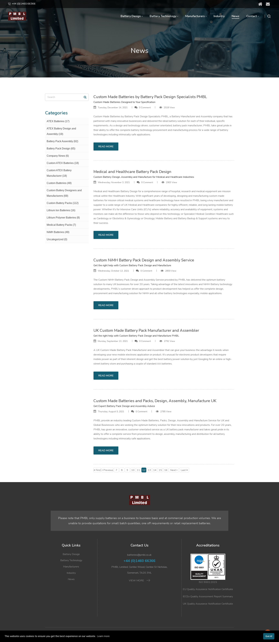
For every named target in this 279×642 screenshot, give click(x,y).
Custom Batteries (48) (59, 183)
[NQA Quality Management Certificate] (207, 566)
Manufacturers (71, 566)
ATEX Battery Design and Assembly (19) (61, 131)
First (98, 470)
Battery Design (71, 554)
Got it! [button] (268, 636)
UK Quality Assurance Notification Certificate (208, 604)
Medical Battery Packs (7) (61, 224)
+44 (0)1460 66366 (24, 3)
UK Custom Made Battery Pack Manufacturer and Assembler (146, 330)
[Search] (85, 97)
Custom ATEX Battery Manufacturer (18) (59, 173)
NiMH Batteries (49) (58, 232)
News (71, 579)
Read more (106, 146)
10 (132, 470)
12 (143, 470)
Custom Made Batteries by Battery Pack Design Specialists (126, 116)
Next (173, 470)
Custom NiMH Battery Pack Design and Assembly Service (143, 260)
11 (138, 470)
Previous (108, 470)
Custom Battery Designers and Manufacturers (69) (64, 193)
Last (183, 470)
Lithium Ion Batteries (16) (61, 210)
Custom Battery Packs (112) (62, 203)
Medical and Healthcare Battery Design (115, 191)
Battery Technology (71, 560)
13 (149, 470)
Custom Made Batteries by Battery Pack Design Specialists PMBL (150, 96)
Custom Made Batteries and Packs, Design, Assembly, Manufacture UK (154, 400)
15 (160, 470)
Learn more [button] (103, 636)
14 (154, 470)
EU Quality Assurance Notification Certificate (208, 589)
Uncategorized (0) (57, 239)
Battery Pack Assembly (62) (62, 141)
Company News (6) (58, 155)
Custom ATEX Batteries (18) (63, 163)
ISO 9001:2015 (208, 582)
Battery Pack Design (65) (61, 148)
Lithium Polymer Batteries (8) (63, 217)
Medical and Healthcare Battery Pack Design (132, 171)
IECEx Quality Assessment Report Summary (208, 596)
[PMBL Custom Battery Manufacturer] (17, 16)
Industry (71, 573)
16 (165, 470)
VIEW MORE (137, 580)
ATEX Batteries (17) (58, 121)
